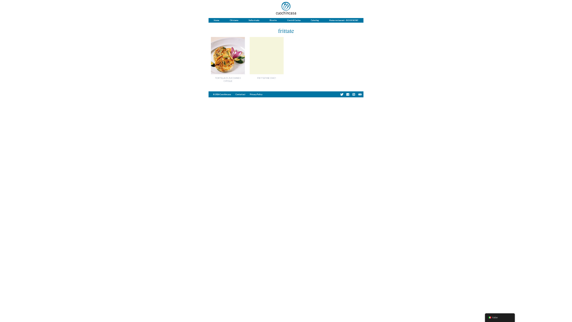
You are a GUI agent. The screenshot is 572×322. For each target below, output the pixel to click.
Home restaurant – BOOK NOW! (343, 20)
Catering (315, 20)
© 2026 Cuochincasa (222, 94)
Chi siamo (234, 20)
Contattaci (240, 94)
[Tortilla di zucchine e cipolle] (228, 73)
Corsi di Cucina (293, 20)
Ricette (273, 20)
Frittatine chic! (266, 78)
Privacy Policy (256, 94)
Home (216, 20)
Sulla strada (254, 20)
